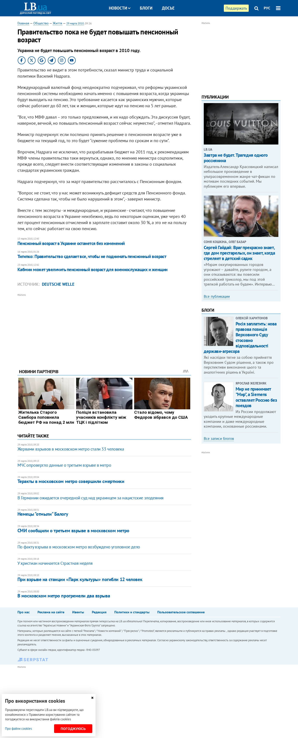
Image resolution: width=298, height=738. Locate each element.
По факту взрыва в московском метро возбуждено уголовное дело (78, 547)
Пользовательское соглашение (181, 612)
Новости (118, 8)
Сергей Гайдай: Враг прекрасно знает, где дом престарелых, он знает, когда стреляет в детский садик (239, 253)
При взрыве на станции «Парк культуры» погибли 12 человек (79, 579)
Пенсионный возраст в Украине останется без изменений (71, 243)
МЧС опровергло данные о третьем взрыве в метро (64, 465)
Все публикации (217, 296)
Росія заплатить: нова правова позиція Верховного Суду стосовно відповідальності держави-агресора (240, 337)
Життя (57, 23)
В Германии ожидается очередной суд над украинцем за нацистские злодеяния (90, 498)
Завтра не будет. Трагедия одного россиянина (236, 157)
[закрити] (92, 697)
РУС (267, 8)
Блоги (146, 8)
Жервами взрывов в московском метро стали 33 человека (70, 449)
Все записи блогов (219, 438)
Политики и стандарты (131, 612)
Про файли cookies (18, 728)
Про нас (23, 612)
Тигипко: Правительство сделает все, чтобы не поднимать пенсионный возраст (91, 256)
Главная (23, 23)
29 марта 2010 (75, 23)
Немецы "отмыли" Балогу (42, 514)
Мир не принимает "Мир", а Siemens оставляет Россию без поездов (256, 397)
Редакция (99, 612)
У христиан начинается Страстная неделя (55, 563)
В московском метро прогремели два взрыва (63, 596)
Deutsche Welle (58, 284)
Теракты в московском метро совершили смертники (70, 481)
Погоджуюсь (73, 729)
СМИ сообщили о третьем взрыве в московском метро (73, 530)
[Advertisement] (104, 328)
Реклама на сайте (51, 612)
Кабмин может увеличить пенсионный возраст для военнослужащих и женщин (92, 269)
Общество (41, 23)
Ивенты (78, 612)
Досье (168, 8)
